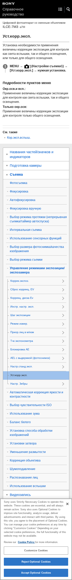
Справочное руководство (13, 11)
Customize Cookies (36, 550)
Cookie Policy (26, 542)
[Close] (67, 504)
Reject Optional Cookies (36, 561)
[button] (68, 9)
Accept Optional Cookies (36, 572)
